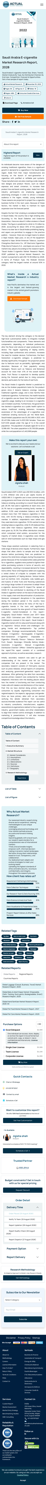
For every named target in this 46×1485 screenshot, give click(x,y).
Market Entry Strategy (10, 1410)
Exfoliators (18, 957)
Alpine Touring (23, 961)
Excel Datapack (24, 1029)
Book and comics (8, 961)
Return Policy (7, 1371)
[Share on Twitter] (15, 122)
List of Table (11, 788)
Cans (20, 953)
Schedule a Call (28, 103)
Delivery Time (15, 1207)
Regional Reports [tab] (26, 974)
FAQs (4, 1378)
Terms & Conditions (9, 1375)
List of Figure (11, 797)
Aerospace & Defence (32, 1387)
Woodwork (6, 940)
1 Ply (16, 940)
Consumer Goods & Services (29, 93)
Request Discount (23, 1190)
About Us (5, 1355)
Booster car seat (8, 953)
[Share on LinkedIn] (19, 122)
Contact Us (6, 1381)
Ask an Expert (23, 452)
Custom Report (7, 1404)
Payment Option (16, 1248)
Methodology (7, 1358)
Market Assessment (9, 1407)
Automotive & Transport (33, 1358)
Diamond (29, 953)
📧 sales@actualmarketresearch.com (34, 1423)
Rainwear (33, 949)
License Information (9, 1365)
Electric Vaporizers (9, 949)
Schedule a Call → (23, 1151)
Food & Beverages (31, 1371)
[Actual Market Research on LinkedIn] (25, 1434)
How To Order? (7, 1368)
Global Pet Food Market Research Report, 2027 (20, 1009)
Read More (22, 778)
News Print (6, 957)
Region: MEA (9, 93)
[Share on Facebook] (12, 122)
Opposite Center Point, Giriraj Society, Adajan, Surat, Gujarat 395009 (32, 1413)
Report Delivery (16, 1257)
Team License (24, 1051)
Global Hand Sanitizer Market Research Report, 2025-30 (20, 1002)
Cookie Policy (22, 1475)
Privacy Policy (24, 1338)
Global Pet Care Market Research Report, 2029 (20, 1014)
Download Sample (20, 298)
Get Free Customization (22, 1120)
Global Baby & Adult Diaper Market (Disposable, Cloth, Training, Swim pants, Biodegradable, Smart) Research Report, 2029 (22, 994)
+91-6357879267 (33, 1418)
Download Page (11, 103)
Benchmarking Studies (10, 1414)
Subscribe (23, 1319)
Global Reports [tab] (9, 974)
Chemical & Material (32, 1365)
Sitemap (36, 1338)
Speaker (29, 957)
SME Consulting (8, 1417)
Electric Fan (26, 940)
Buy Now (24, 110)
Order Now (39, 155)
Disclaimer (11, 1338)
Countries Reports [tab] (11, 978)
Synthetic (33, 936)
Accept (23, 1480)
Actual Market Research (13, 84)
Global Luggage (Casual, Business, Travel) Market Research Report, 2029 (21, 985)
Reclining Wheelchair (36, 945)
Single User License (24, 1047)
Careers (5, 1361)
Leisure (8, 98)
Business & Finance (31, 1355)
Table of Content (13, 733)
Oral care (23, 949)
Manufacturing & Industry (34, 1368)
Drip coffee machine (9, 945)
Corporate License (24, 1056)
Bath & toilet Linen (19, 936)
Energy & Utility (30, 1361)
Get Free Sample (24, 116)
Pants (22, 945)
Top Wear (6, 936)
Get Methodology (23, 1278)
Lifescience (28, 1378)
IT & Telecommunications (33, 1375)
